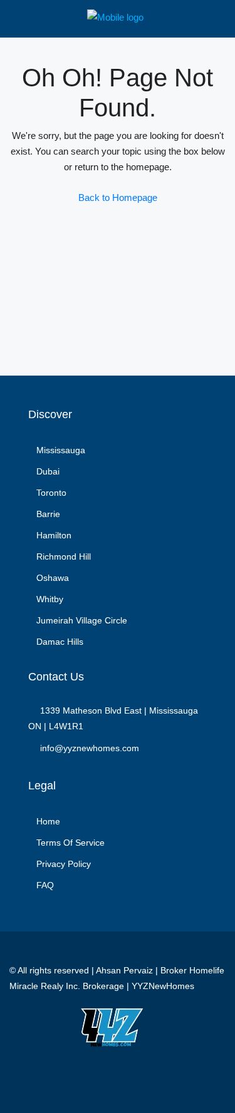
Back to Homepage (117, 197)
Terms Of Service (70, 843)
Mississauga (60, 450)
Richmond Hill (63, 556)
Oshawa (52, 578)
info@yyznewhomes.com (89, 748)
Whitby (49, 599)
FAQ (45, 885)
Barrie (48, 514)
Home (48, 821)
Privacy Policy (63, 864)
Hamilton (53, 535)
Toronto (51, 493)
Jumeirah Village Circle (81, 620)
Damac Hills (59, 642)
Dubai (48, 471)
